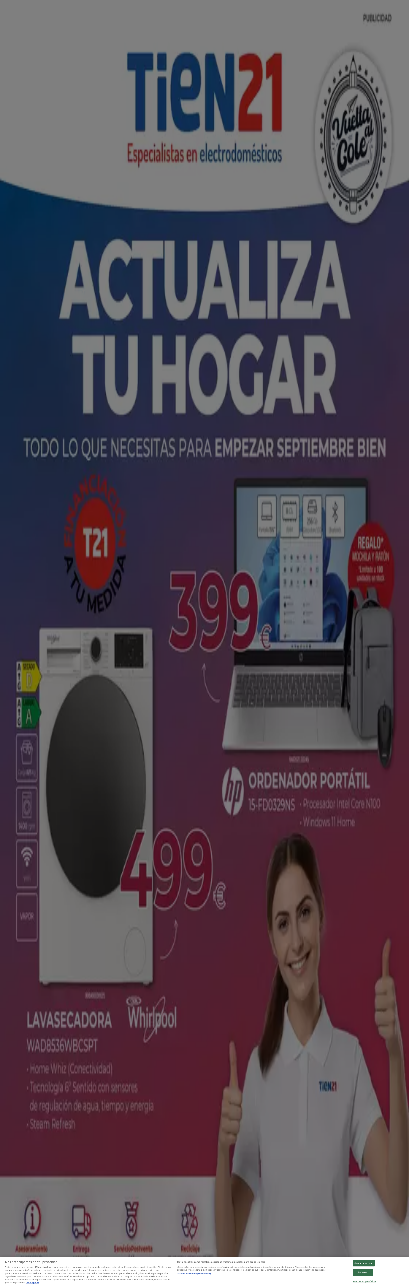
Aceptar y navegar (364, 1263)
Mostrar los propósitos (364, 1281)
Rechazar (362, 1272)
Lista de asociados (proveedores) (194, 1273)
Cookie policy (32, 1282)
